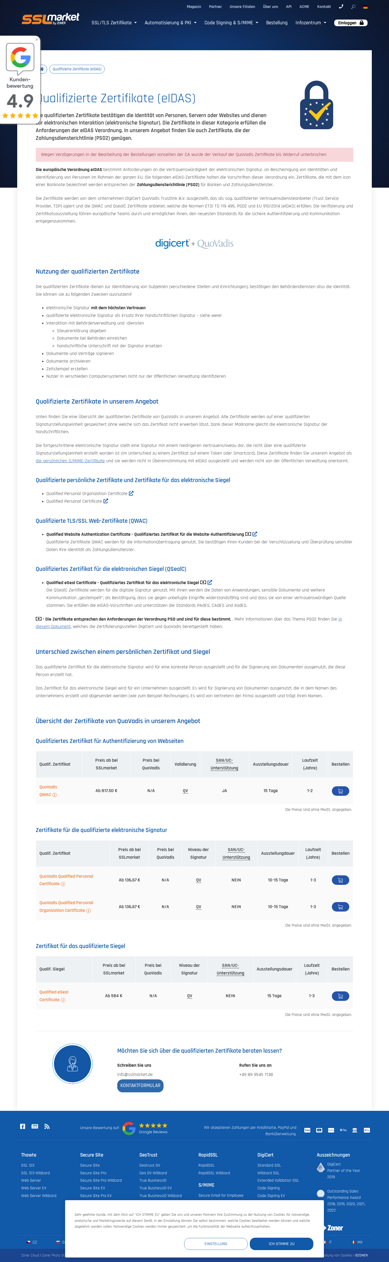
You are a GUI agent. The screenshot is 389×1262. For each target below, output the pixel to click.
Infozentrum (309, 22)
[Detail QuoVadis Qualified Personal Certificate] (105, 501)
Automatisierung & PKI (169, 22)
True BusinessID (152, 1180)
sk (64, 1242)
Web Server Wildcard (38, 1196)
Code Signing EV (271, 1196)
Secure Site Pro (93, 1173)
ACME (304, 6)
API (289, 6)
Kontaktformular (140, 1085)
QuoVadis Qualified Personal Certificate (66, 880)
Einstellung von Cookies (334, 1255)
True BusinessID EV (155, 1188)
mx (359, 1242)
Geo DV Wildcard (153, 1173)
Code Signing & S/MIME (229, 22)
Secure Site (90, 1165)
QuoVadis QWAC (48, 791)
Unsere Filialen (242, 6)
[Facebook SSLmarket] (22, 1127)
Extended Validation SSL (278, 1180)
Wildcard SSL (268, 1173)
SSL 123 (27, 1165)
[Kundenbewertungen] (145, 1128)
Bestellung (277, 22)
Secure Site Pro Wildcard (101, 1180)
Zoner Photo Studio (56, 1255)
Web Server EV (33, 1188)
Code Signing (268, 1188)
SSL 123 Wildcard (35, 1173)
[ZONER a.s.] (327, 1224)
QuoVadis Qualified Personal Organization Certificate (66, 906)
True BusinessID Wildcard (160, 1196)
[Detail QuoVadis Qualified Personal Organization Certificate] (131, 493)
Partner (215, 6)
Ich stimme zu (282, 1244)
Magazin (194, 6)
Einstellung (216, 1244)
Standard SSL (269, 1165)
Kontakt (324, 6)
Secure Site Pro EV (96, 1196)
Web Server (31, 1180)
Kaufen (340, 791)
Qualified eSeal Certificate (53, 996)
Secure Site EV (92, 1188)
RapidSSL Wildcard (214, 1173)
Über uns (270, 6)
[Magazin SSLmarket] (34, 1127)
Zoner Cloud (30, 1255)
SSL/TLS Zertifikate (112, 22)
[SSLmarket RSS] (47, 1127)
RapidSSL (206, 1165)
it (330, 1242)
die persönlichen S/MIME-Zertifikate (70, 461)
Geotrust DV (149, 1165)
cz (34, 1242)
